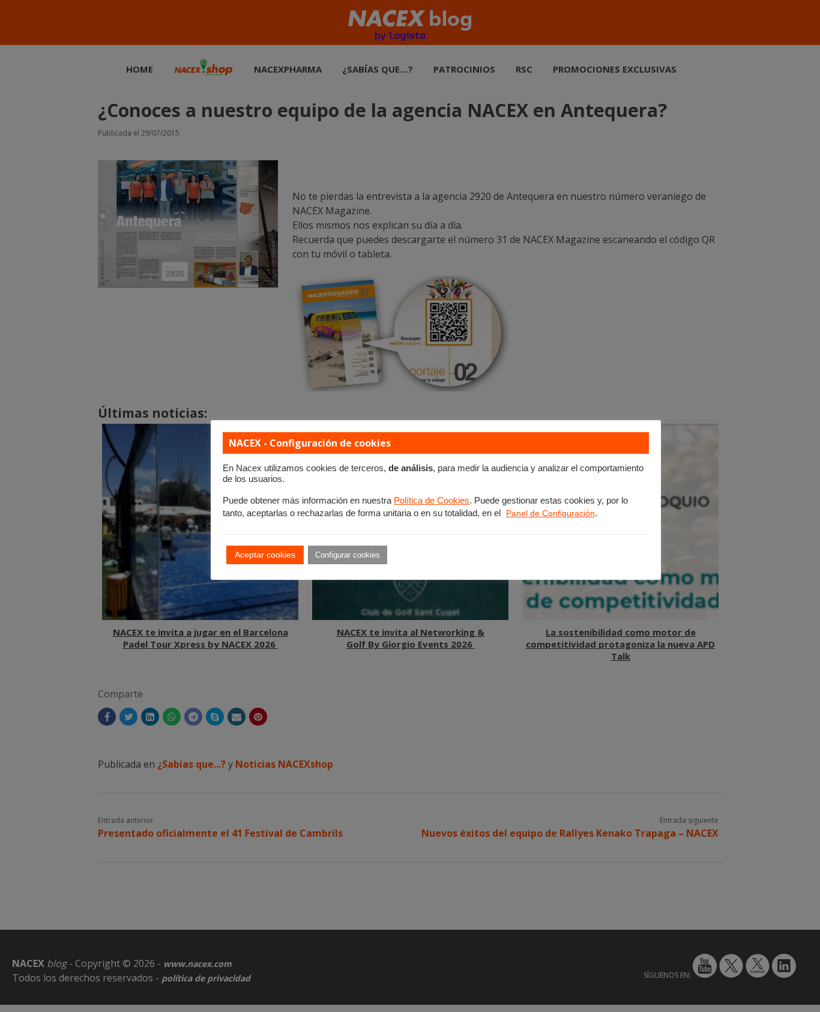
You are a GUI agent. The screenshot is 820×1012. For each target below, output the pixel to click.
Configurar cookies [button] (347, 554)
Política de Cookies (431, 500)
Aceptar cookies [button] (265, 554)
